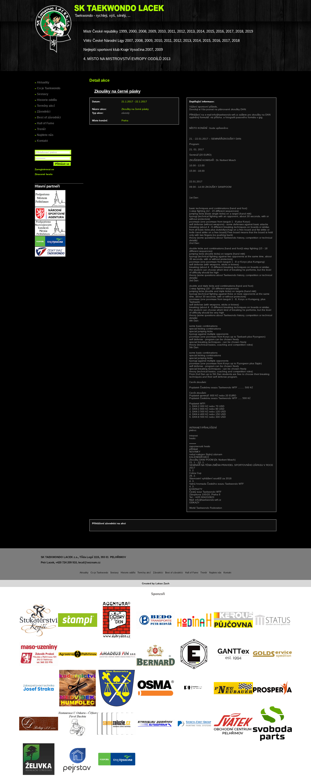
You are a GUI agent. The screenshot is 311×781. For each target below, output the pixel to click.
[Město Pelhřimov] (50, 206)
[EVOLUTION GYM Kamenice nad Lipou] (194, 654)
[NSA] (50, 219)
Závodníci (43, 111)
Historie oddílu (47, 100)
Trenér (41, 129)
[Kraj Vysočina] (50, 245)
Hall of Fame (45, 123)
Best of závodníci (49, 117)
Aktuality (43, 82)
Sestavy (42, 94)
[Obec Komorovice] (116, 688)
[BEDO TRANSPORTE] (155, 620)
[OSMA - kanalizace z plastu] (155, 688)
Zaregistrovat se (44, 169)
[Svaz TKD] (50, 256)
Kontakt (42, 140)
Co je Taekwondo (48, 88)
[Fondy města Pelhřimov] (50, 235)
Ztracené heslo (43, 174)
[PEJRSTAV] (77, 759)
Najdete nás (45, 135)
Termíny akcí (46, 105)
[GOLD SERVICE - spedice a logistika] (272, 654)
